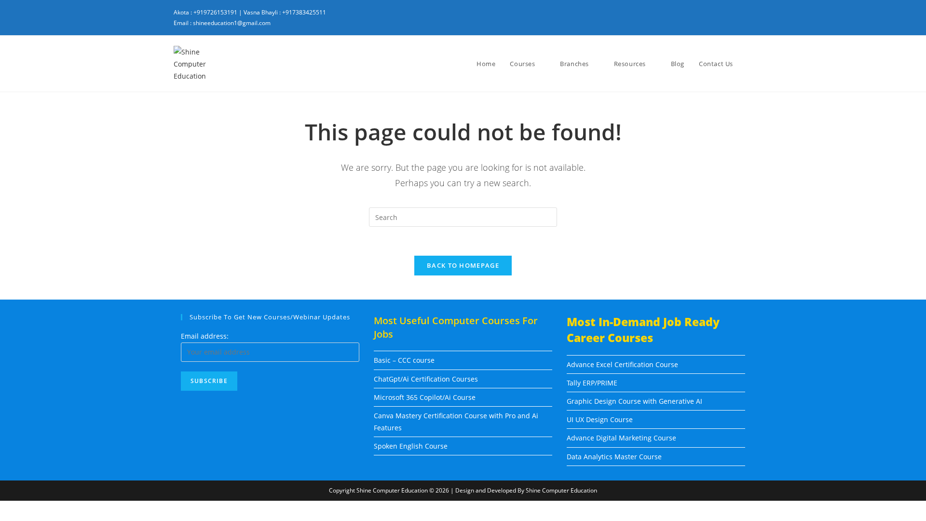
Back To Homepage (463, 265)
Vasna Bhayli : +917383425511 (285, 12)
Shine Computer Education (392, 490)
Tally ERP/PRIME (592, 382)
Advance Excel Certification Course (622, 364)
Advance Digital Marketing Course (621, 437)
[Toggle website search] (750, 64)
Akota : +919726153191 (205, 12)
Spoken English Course (411, 446)
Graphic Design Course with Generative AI (634, 401)
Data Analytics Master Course (614, 456)
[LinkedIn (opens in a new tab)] (731, 18)
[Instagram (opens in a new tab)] (713, 18)
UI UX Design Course (600, 419)
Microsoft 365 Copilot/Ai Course (425, 397)
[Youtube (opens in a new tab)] (746, 18)
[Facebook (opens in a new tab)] (696, 18)
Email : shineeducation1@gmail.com (222, 23)
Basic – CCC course (404, 360)
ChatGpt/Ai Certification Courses (426, 379)
